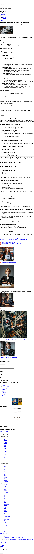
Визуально (2, 364)
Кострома (5, 468)
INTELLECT (4, 394)
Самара (5, 495)
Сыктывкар (5, 482)
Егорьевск (5, 440)
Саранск (5, 496)
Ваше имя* (1, 371)
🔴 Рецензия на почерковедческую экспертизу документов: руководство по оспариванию (13, 339)
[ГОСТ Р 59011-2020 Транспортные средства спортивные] (17, 424)
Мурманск (5, 480)
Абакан (5, 506)
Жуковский (5, 441)
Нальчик (5, 524)
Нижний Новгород (6, 492)
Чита (4, 518)
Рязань (4, 471)
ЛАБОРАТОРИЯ (4, 388)
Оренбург (5, 493)
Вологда (5, 478)
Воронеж (5, 466)
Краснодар (5, 485)
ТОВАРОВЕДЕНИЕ (5, 390)
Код (4, 364)
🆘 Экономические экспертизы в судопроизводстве (7, 242)
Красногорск (5, 446)
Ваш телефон (2, 372)
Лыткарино (5, 447)
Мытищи (5, 449)
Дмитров (5, 437)
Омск (4, 512)
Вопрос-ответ (4, 17)
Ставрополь (5, 525)
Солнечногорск (6, 458)
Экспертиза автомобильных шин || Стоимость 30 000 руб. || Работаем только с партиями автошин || (14, 238)
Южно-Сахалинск (6, 519)
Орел (4, 470)
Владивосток (5, 515)
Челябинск (5, 505)
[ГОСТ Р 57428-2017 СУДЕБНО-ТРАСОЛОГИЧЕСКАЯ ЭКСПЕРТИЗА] (17, 413)
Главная (3, 16)
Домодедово (5, 438)
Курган (5, 501)
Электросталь (6, 462)
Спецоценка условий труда (4, 542)
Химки (5, 460)
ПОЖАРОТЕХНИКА (5, 392)
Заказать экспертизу (3, 14)
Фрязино (5, 459)
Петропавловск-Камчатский (8, 516)
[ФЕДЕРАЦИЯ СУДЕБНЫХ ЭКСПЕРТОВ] (3, 7)
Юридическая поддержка (3, 379)
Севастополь (5, 527)
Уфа (4, 498)
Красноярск (5, 509)
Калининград (5, 479)
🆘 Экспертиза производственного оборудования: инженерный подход (10, 243)
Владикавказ (5, 521)
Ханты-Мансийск (6, 504)
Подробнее (13, 551)
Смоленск (5, 472)
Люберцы (5, 448)
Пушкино (5, 454)
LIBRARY (1, 20)
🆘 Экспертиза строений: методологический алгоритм (8, 357)
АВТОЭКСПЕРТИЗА (5, 387)
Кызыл (5, 510)
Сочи (4, 487)
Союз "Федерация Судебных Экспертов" (14, 541)
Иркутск (5, 508)
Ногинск (5, 450)
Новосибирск (5, 511)
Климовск (5, 443)
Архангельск (5, 477)
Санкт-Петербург (6, 476)
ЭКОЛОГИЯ (4, 393)
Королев (5, 445)
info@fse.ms (2, 545)
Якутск (5, 520)
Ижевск (5, 489)
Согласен (2, 553)
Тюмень (5, 503)
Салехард (5, 502)
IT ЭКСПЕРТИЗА (4, 385)
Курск (4, 469)
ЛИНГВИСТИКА (4, 391)
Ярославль (5, 475)
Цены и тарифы (4, 18)
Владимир (5, 465)
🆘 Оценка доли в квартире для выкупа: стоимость (7, 244)
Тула (4, 474)
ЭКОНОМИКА (4, 389)
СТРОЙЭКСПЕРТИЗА (5, 386)
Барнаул (5, 507)
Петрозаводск (6, 481)
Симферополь (6, 528)
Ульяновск (5, 497)
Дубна (4, 439)
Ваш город (1, 374)
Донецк (5, 531)
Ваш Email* (2, 369)
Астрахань (5, 484)
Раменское (5, 455)
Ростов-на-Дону (6, 486)
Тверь (4, 473)
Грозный (5, 522)
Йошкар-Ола (5, 490)
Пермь (4, 494)
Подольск (5, 453)
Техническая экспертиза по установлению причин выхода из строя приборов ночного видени (13, 239)
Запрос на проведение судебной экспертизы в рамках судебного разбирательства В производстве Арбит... (19, 539)
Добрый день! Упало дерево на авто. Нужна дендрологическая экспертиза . (15, 537)
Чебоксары (5, 499)
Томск (4, 513)
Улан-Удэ (5, 517)
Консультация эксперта (3, 533)
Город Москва (4, 435)
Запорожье (5, 530)
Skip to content (2, 0)
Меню (1, 15)
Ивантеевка (5, 442)
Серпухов (5, 457)
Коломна (5, 444)
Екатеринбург (6, 500)
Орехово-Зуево (6, 452)
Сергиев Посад (6, 456)
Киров (4, 491)
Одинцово (5, 451)
